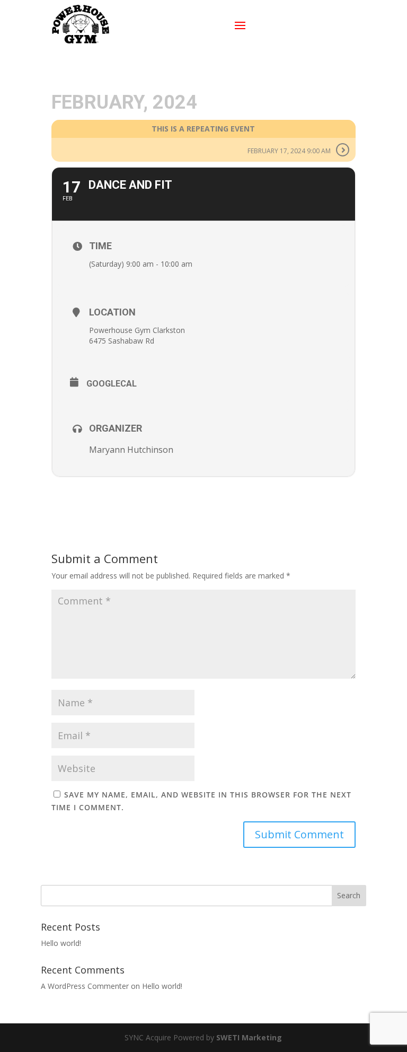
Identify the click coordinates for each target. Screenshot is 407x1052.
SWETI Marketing (249, 1037)
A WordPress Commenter (85, 986)
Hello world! (61, 943)
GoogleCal (111, 384)
